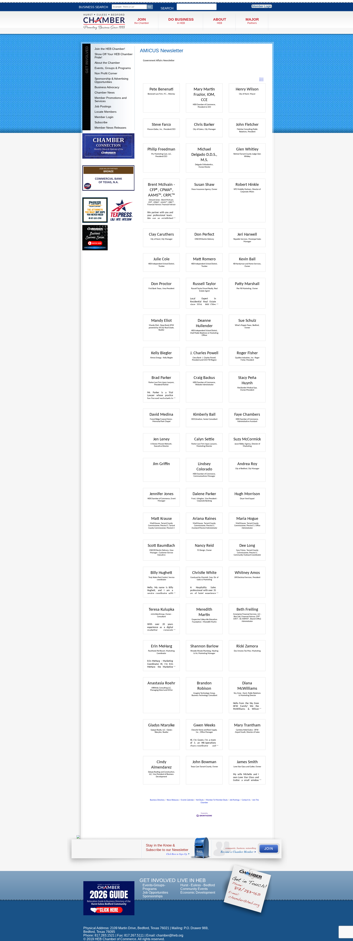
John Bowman (204, 762)
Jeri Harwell (247, 235)
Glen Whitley (247, 149)
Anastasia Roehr (161, 683)
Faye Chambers (247, 415)
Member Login (261, 6)
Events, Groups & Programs (113, 68)
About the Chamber (107, 62)
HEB (219, 20)
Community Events (194, 889)
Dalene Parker (204, 494)
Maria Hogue (247, 519)
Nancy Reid (204, 546)
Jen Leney (161, 439)
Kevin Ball (247, 259)
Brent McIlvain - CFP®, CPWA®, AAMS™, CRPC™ (161, 190)
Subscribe (101, 122)
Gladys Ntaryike (161, 725)
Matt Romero (204, 259)
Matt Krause (161, 519)
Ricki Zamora (247, 646)
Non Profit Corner (106, 73)
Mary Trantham (247, 725)
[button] (261, 80)
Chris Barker (204, 125)
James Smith (247, 762)
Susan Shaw (204, 185)
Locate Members (105, 111)
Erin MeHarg (161, 646)
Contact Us (246, 800)
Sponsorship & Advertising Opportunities (111, 80)
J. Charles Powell (204, 353)
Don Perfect (204, 235)
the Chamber (141, 20)
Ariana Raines (204, 519)
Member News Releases (110, 127)
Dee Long (247, 546)
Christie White (204, 573)
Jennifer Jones (161, 494)
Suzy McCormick (247, 439)
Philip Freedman (161, 149)
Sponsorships (153, 896)
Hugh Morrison (247, 494)
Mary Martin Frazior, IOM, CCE (204, 94)
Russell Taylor (204, 284)
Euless (196, 885)
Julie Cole (161, 259)
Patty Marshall (247, 284)
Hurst (184, 885)
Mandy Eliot (161, 321)
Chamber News (105, 92)
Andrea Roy (247, 464)
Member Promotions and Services (111, 99)
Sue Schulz (247, 321)
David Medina (161, 415)
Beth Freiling (247, 610)
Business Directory (157, 800)
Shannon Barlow (204, 646)
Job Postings (103, 106)
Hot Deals (200, 800)
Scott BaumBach (161, 546)
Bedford (209, 885)
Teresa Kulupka (161, 610)
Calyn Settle (204, 439)
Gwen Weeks (204, 725)
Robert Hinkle (247, 185)
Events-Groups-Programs (154, 887)
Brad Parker (161, 378)
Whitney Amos (247, 573)
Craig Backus (204, 378)
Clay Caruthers (161, 235)
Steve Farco (161, 125)
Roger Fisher (247, 353)
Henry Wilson (247, 89)
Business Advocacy (107, 87)
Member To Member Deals (217, 800)
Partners (252, 20)
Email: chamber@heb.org (164, 935)
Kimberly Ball (204, 415)
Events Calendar (187, 800)
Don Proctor (161, 284)
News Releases (173, 800)
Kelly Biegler (161, 353)
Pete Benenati (161, 89)
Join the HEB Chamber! (110, 48)
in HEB (181, 20)
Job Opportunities (155, 892)
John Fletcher (247, 125)
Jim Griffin (161, 464)
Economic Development (197, 892)
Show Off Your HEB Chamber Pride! (114, 55)
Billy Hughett (161, 573)
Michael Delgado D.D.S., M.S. (204, 154)
